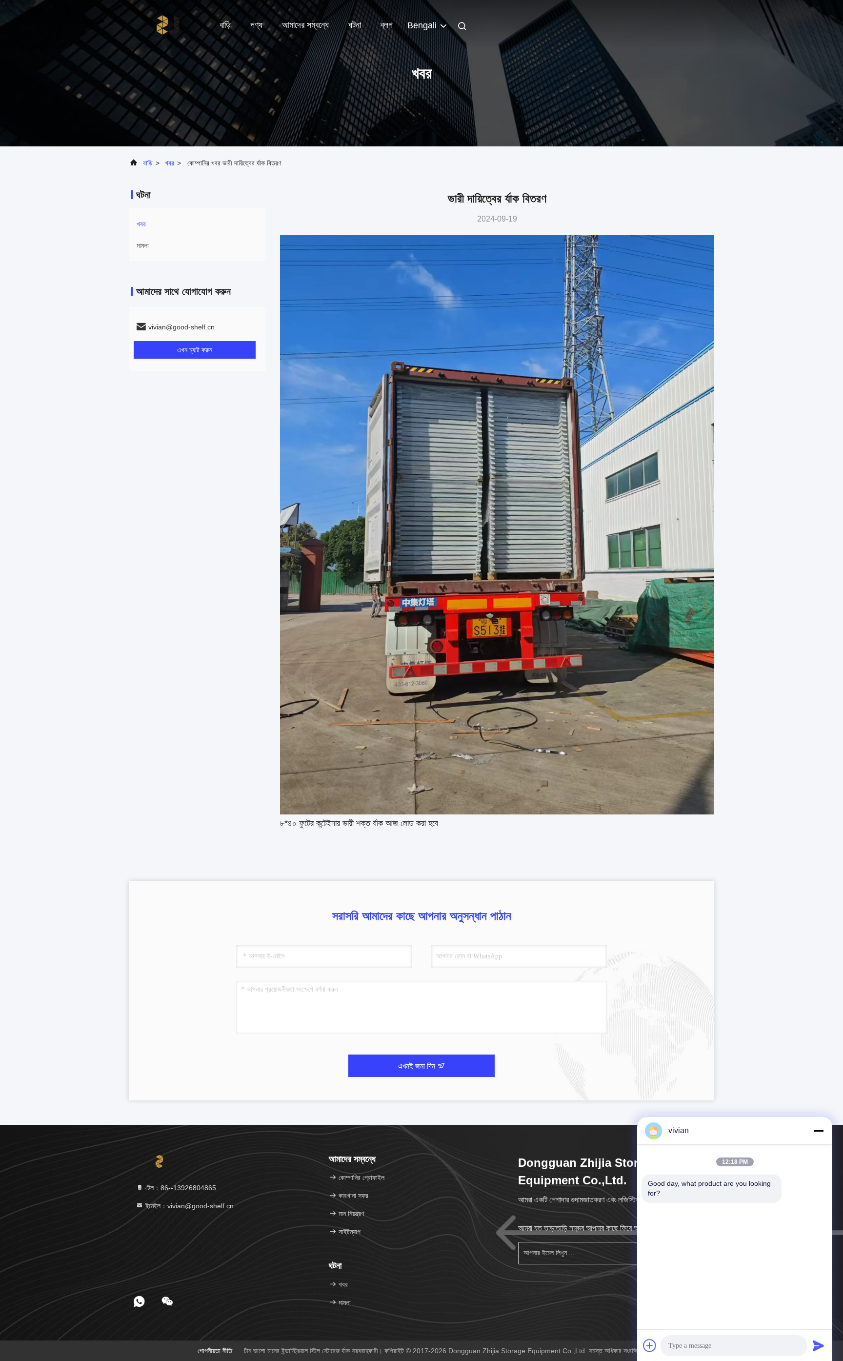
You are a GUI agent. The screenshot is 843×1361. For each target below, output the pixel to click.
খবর (169, 163)
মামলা (143, 245)
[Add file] (650, 1345)
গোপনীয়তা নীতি (215, 1351)
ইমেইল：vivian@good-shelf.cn (188, 1206)
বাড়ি (225, 25)
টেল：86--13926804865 (179, 1188)
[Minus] (818, 1131)
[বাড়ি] (167, 24)
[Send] (818, 1345)
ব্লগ (387, 25)
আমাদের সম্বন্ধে (305, 25)
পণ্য (256, 25)
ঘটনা (354, 25)
